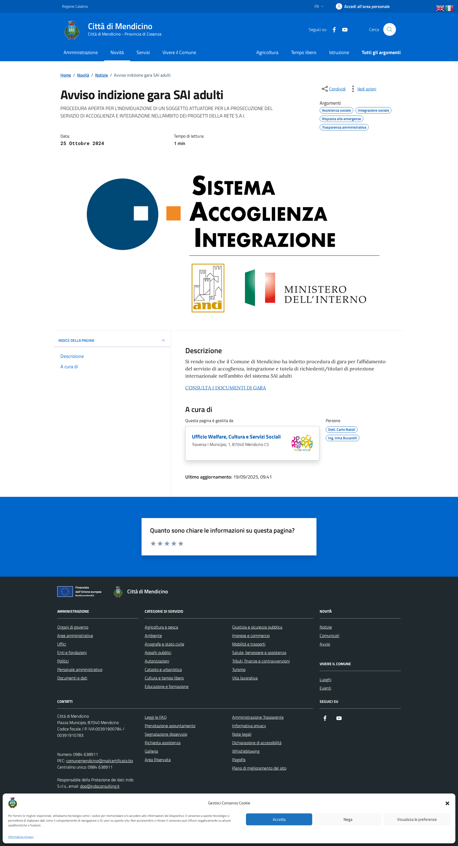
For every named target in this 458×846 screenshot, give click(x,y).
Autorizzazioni (157, 661)
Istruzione (339, 52)
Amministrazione (81, 52)
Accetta (279, 819)
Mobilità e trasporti (248, 644)
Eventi (325, 688)
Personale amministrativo (79, 669)
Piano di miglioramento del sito (259, 768)
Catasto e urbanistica (163, 669)
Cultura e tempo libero (164, 678)
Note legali (241, 734)
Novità (117, 52)
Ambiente (153, 635)
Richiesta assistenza (162, 742)
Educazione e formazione (166, 686)
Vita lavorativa (245, 678)
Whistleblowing (245, 751)
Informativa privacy (21, 836)
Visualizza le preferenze (417, 819)
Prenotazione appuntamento (170, 725)
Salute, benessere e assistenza (259, 652)
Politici (63, 661)
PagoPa (238, 759)
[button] (447, 802)
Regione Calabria (75, 6)
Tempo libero (303, 52)
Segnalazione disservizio (166, 734)
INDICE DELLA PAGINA (76, 340)
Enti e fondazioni (72, 652)
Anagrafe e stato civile (164, 644)
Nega (348, 819)
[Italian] (449, 8)
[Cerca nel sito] (389, 29)
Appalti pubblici (158, 652)
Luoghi (325, 679)
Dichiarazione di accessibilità (256, 742)
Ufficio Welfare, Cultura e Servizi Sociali (236, 437)
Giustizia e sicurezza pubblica (257, 627)
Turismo (238, 669)
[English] (440, 8)
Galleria (151, 751)
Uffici (61, 644)
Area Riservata (158, 759)
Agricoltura (267, 52)
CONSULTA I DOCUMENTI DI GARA (225, 388)
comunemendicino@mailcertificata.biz (99, 760)
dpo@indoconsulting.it (100, 786)
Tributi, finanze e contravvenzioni (261, 661)
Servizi (143, 52)
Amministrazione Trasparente (258, 717)
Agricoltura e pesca (161, 627)
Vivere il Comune (179, 52)
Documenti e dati (72, 678)
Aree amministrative (75, 635)
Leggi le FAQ (156, 717)
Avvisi (325, 644)
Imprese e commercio (251, 635)
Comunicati (329, 635)
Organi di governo (72, 627)
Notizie (326, 627)
